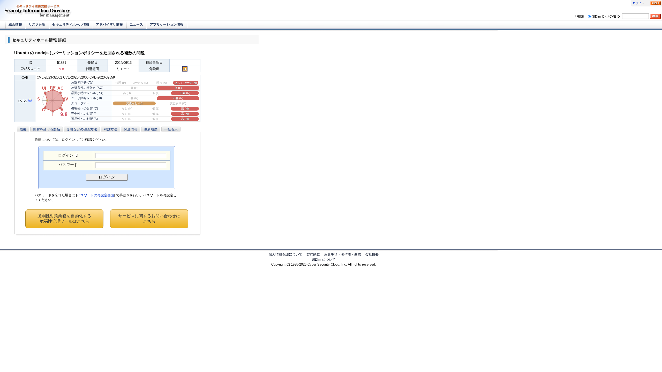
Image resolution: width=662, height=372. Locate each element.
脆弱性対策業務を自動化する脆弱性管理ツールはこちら (64, 218)
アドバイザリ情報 (109, 24)
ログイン (638, 3)
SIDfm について (324, 259)
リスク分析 (37, 24)
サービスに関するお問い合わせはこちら (149, 218)
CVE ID (615, 16)
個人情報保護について (285, 254)
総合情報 (15, 24)
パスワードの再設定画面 (95, 195)
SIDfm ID (598, 16)
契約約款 (313, 254)
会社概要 (372, 254)
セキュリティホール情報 (70, 24)
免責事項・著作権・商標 (342, 254)
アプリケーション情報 (166, 24)
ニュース (136, 24)
